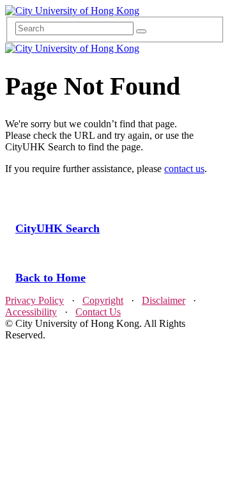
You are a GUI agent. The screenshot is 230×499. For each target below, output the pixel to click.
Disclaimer (163, 300)
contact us (184, 168)
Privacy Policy (34, 300)
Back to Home (50, 277)
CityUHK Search (57, 228)
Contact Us (98, 311)
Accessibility (31, 311)
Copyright (102, 300)
